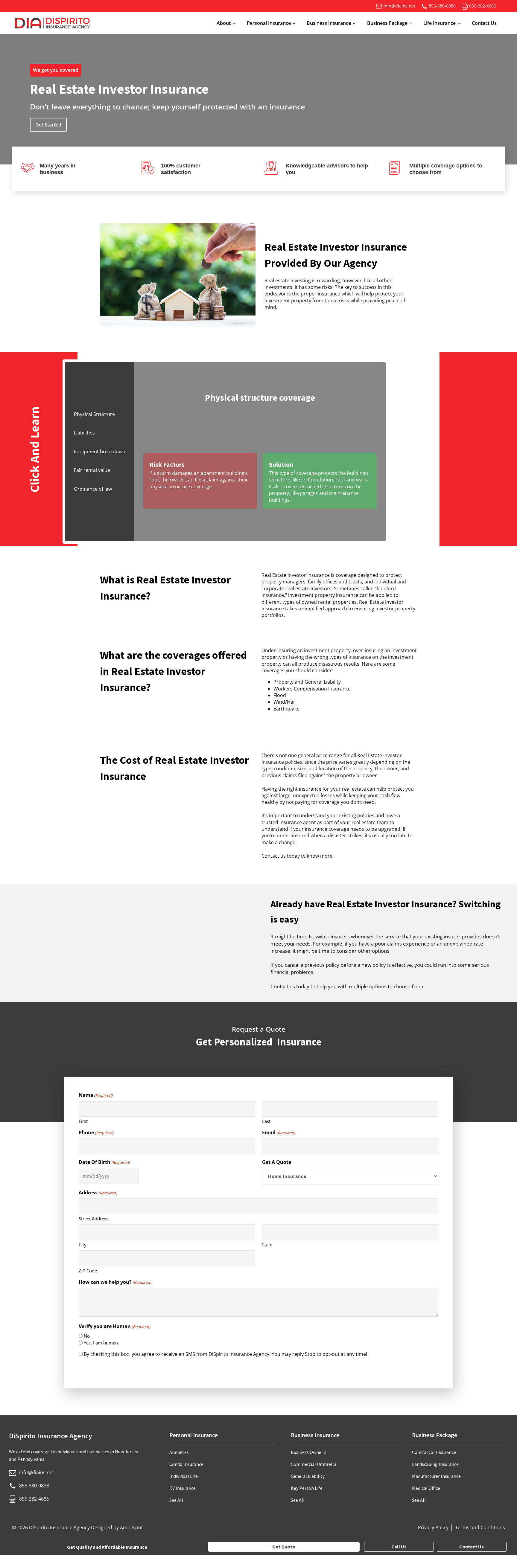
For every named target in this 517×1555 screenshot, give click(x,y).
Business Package (387, 23)
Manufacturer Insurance (436, 1476)
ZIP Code (88, 1271)
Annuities (179, 1452)
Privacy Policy (433, 1527)
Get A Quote (276, 1162)
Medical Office (426, 1488)
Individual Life (183, 1476)
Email (278, 1132)
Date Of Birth (104, 1162)
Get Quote (283, 1547)
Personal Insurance (269, 23)
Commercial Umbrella (313, 1464)
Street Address (93, 1219)
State (267, 1245)
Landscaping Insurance (435, 1464)
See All (176, 1500)
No (87, 1336)
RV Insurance (182, 1488)
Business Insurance (329, 23)
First (83, 1121)
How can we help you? (115, 1282)
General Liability (308, 1476)
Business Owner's (308, 1452)
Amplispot (131, 1527)
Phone (96, 1132)
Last (266, 1121)
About (224, 23)
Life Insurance (439, 23)
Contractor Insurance (434, 1452)
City (82, 1245)
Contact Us (484, 23)
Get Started (48, 124)
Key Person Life (307, 1488)
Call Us (399, 1547)
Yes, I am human (101, 1343)
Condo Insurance (186, 1464)
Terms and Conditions (480, 1527)
